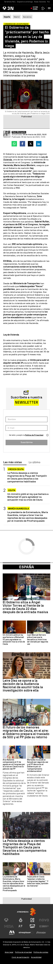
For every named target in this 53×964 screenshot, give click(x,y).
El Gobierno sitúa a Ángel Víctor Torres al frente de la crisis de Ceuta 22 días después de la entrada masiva (25, 607)
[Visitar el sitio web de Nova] (44, 920)
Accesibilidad (36, 957)
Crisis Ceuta (16, 469)
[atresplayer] (43, 8)
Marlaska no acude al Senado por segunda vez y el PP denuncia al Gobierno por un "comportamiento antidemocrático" (37, 765)
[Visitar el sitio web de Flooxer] (41, 933)
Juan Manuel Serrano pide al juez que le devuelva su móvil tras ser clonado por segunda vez (37, 639)
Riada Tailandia (40, 2)
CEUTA (11, 490)
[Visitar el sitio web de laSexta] (20, 920)
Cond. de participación (20, 957)
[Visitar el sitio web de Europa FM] (44, 926)
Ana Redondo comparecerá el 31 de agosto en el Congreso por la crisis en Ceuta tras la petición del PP (14, 764)
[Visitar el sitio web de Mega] (9, 926)
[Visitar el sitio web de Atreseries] (20, 926)
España (26, 567)
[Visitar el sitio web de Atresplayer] (26, 933)
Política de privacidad (23, 952)
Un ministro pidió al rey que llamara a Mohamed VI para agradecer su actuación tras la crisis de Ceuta (28, 497)
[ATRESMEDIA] (26, 912)
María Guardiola (18, 508)
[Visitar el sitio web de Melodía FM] (12, 933)
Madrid (17, 17)
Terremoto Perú (9, 2)
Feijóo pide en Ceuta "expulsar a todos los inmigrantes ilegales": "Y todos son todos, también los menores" (37, 881)
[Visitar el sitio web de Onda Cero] (32, 926)
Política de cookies (40, 952)
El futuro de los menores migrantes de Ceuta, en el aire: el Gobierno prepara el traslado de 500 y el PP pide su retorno (26, 732)
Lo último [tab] (34, 462)
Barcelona (27, 17)
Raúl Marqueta (18, 132)
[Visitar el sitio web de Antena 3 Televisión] (9, 920)
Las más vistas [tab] (12, 462)
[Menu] (49, 8)
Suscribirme (26, 442)
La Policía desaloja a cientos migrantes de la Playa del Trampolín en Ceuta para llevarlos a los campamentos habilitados (27, 477)
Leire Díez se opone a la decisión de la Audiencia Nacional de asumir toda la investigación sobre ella (23, 685)
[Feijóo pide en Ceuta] (38, 868)
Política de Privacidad (34, 435)
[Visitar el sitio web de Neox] (32, 920)
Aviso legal (9, 952)
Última (35, 8)
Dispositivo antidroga (25, 2)
